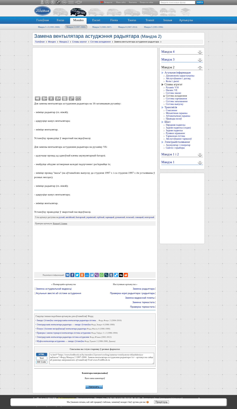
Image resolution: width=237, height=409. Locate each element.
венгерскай (149, 217)
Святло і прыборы (175, 148)
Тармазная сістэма (175, 136)
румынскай (120, 217)
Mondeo (78, 20)
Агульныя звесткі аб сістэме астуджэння (58, 293)
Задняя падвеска (174, 130)
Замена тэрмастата (143, 302)
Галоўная (42, 20)
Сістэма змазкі (173, 93)
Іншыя (167, 20)
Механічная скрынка (176, 113)
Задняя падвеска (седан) (178, 127)
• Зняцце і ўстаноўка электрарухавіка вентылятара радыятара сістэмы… (79, 320)
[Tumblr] (111, 275)
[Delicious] (116, 275)
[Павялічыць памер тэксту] (58, 98)
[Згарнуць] (200, 68)
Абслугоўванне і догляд (178, 78)
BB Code (41, 362)
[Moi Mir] (87, 275)
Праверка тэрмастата (142, 306)
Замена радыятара (144, 288)
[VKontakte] (67, 275)
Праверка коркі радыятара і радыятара (132, 293)
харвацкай (109, 217)
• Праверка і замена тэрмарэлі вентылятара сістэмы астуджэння (77, 333)
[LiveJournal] (106, 275)
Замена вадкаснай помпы (140, 297)
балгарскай (80, 217)
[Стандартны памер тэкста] (51, 98)
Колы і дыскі (172, 81)
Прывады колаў (174, 118)
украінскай (91, 217)
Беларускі (108, 2)
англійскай (70, 217)
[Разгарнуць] (200, 52)
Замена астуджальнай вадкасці (53, 288)
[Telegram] (92, 275)
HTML (41, 354)
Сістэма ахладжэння (176, 95)
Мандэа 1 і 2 (49, 27)
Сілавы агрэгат (173, 84)
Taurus (132, 20)
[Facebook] (72, 275)
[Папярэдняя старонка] (37, 98)
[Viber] (97, 275)
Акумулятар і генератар (178, 145)
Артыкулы (186, 20)
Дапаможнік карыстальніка (180, 75)
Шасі (167, 121)
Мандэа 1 (153, 27)
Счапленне (171, 110)
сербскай (100, 217)
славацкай (139, 217)
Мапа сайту (121, 2)
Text (42, 358)
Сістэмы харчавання (176, 98)
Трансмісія (170, 107)
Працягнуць (161, 402)
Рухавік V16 (172, 87)
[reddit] (126, 275)
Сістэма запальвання (176, 101)
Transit (150, 20)
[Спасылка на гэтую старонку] (71, 98)
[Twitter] (77, 275)
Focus (60, 20)
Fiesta (114, 20)
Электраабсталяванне (177, 141)
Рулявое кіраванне (175, 133)
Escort (96, 20)
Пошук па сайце (146, 2)
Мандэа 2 (76, 27)
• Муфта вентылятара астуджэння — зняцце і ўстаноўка (75, 341)
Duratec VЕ (171, 90)
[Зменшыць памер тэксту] (44, 98)
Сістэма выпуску (174, 104)
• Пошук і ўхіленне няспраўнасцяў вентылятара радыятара (73, 329)
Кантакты (133, 2)
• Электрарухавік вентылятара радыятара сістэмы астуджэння (74, 337)
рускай (62, 217)
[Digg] (121, 275)
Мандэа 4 (127, 27)
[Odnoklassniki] (82, 275)
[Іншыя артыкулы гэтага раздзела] (64, 98)
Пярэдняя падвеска (175, 125)
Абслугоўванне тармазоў (179, 138)
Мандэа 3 (101, 27)
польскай (130, 217)
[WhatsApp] (101, 275)
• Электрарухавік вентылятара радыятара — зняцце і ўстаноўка (75, 324)
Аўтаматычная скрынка (178, 116)
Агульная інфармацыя (177, 72)
